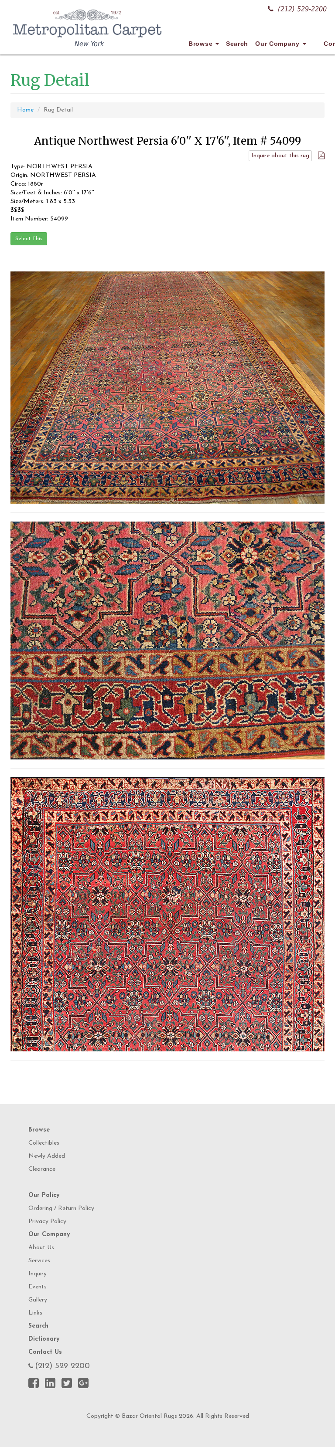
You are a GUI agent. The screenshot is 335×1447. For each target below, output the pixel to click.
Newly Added (46, 1156)
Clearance (41, 1169)
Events (37, 1287)
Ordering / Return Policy (61, 1208)
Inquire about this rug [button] (280, 155)
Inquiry (37, 1274)
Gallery (37, 1300)
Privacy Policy (47, 1221)
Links (35, 1313)
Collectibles (43, 1143)
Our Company (278, 43)
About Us (41, 1247)
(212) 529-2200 (302, 9)
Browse (201, 43)
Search (237, 43)
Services (39, 1260)
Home (25, 110)
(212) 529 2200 (62, 1366)
